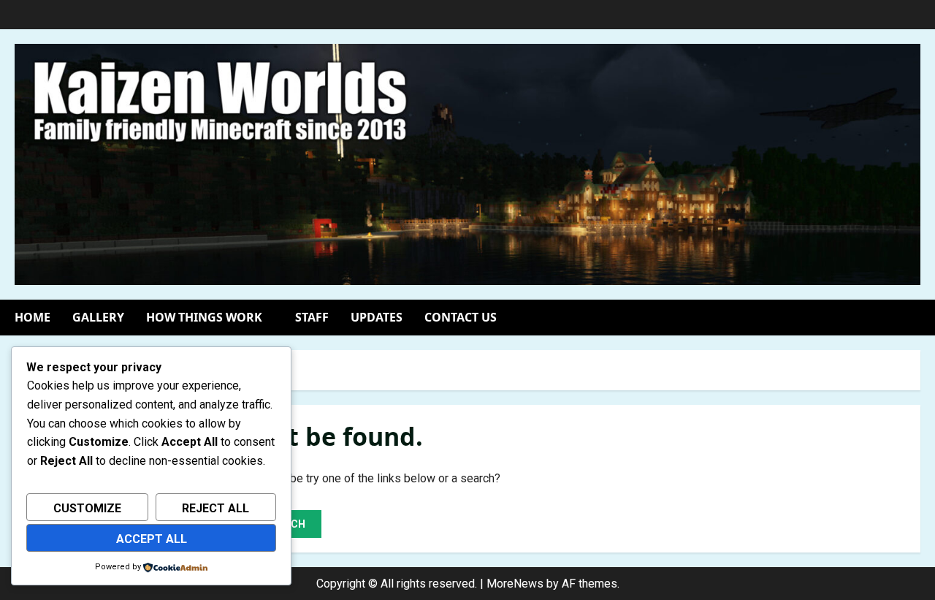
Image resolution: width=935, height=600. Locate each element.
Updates (376, 317)
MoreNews (514, 583)
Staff (312, 317)
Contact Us (460, 317)
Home (32, 317)
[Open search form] (916, 317)
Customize (87, 508)
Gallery (98, 317)
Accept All (151, 539)
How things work (204, 317)
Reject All (215, 508)
